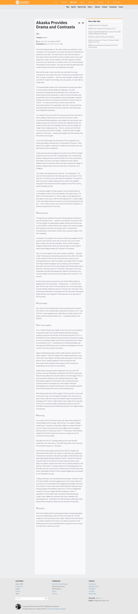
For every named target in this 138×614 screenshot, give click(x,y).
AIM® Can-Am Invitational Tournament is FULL (101, 28)
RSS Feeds (92, 594)
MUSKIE (64, 2)
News (67, 7)
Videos (90, 7)
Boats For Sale (82, 7)
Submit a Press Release (60, 584)
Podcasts (104, 7)
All (56, 2)
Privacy (17, 591)
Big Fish (73, 7)
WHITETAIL (117, 2)
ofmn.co (99, 598)
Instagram (92, 589)
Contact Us (19, 586)
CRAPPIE (91, 2)
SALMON (101, 2)
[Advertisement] (23, 47)
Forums (121, 7)
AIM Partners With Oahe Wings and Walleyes (101, 37)
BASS (82, 2)
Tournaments (113, 7)
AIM (38, 34)
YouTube (91, 591)
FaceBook (92, 584)
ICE (108, 2)
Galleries (97, 7)
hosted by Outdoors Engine (57, 609)
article (45, 37)
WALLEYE (73, 2)
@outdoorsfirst (94, 586)
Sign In (54, 591)
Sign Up (54, 594)
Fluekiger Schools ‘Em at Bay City (98, 25)
